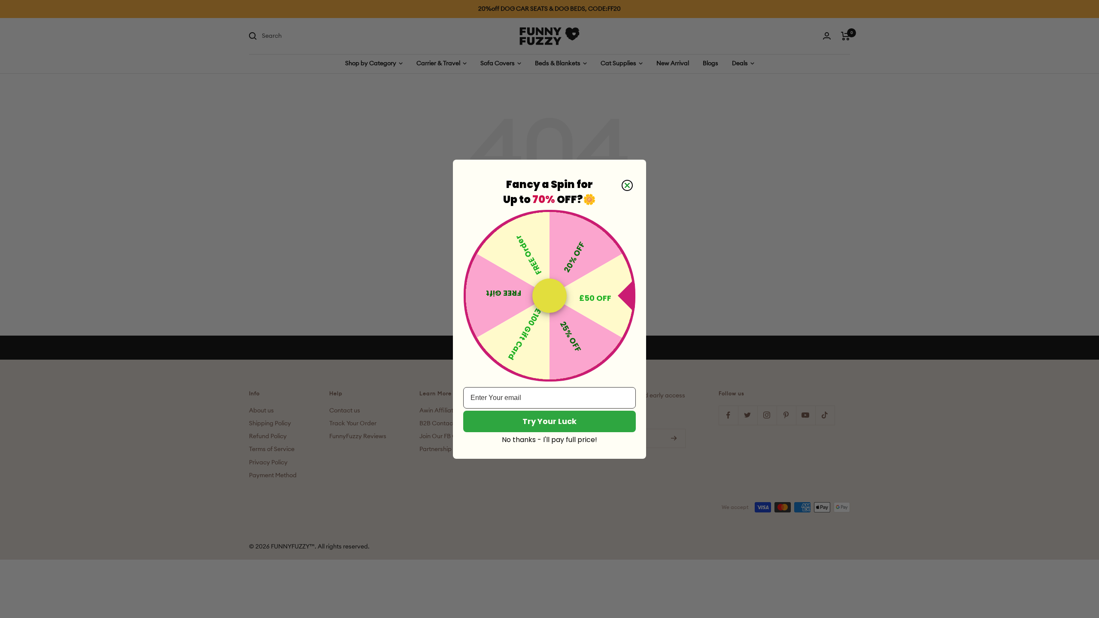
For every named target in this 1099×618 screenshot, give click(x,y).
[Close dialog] (627, 185)
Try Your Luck (549, 421)
